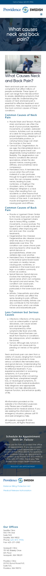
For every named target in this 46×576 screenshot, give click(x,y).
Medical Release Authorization (17, 490)
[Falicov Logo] (18, 479)
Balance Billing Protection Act (16, 486)
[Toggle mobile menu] (41, 14)
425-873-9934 (28, 2)
